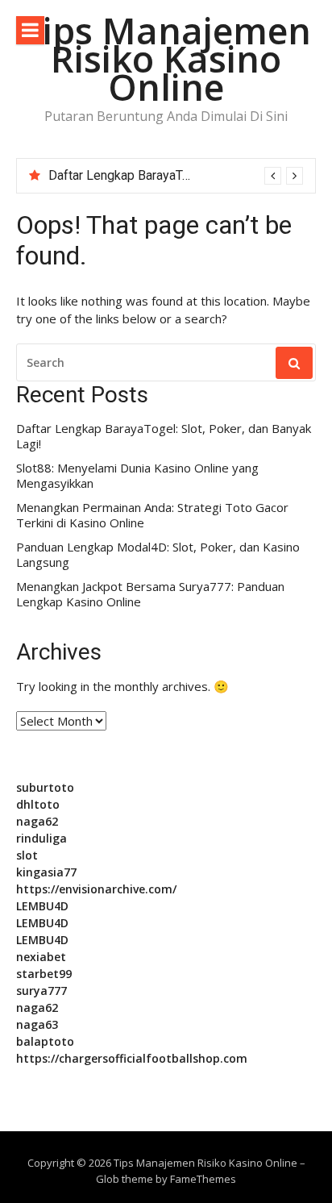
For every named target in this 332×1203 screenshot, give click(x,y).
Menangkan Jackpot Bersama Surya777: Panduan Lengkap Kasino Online (150, 594)
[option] (175, 176)
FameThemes (203, 1179)
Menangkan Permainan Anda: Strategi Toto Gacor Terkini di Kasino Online (152, 515)
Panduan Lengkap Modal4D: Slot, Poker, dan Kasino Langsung (158, 555)
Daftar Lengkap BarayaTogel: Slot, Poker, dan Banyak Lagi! (163, 436)
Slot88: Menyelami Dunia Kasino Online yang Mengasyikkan (137, 476)
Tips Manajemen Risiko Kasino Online (166, 58)
